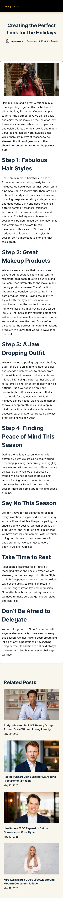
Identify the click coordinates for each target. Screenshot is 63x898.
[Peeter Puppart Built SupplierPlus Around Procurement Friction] (31, 756)
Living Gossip (11, 6)
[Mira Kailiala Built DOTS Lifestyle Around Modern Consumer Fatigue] (31, 858)
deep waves (21, 199)
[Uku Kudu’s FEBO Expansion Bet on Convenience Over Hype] (31, 807)
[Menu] (57, 6)
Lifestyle (53, 41)
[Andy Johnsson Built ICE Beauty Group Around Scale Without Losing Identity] (31, 704)
